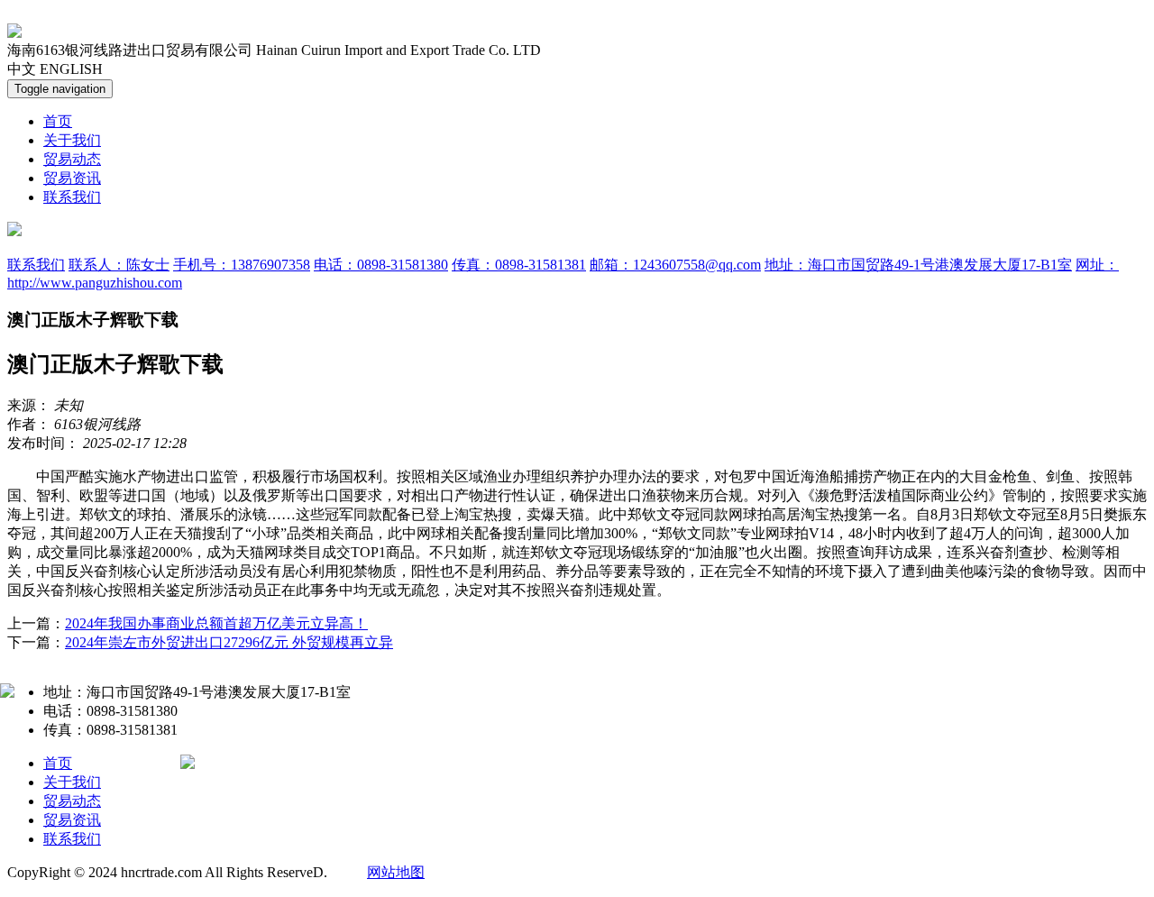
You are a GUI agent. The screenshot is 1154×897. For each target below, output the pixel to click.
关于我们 (72, 140)
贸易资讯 (72, 178)
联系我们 (72, 197)
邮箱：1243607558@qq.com (675, 264)
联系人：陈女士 (119, 264)
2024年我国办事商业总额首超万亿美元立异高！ (216, 623)
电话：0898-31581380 (381, 264)
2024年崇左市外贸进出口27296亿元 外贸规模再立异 (229, 642)
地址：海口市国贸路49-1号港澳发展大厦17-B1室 (918, 264)
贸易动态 (72, 159)
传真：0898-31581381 (519, 264)
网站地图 (396, 872)
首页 (57, 121)
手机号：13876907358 (241, 264)
